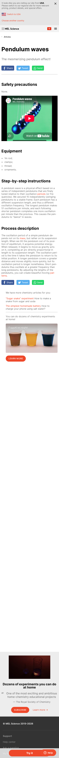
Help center (9, 741)
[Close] (55, 3)
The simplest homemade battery (23, 305)
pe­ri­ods (41, 193)
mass (22, 238)
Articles (7, 37)
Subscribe (20, 710)
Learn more (16, 358)
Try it (29, 753)
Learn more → (40, 709)
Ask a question (11, 747)
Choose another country (13, 20)
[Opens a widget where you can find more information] (48, 753)
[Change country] (49, 29)
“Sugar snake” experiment (20, 298)
